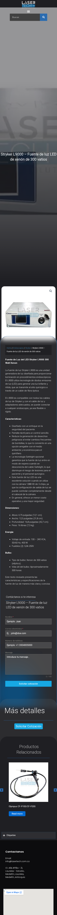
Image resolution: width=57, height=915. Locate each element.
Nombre (9, 617)
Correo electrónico (14, 629)
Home (9, 348)
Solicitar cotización (28, 684)
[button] (1, 790)
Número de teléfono (14, 641)
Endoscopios (18, 348)
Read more (17, 813)
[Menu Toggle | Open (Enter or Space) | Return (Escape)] (28, 11)
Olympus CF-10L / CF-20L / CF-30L (26, 806)
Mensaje (9, 653)
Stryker (28, 348)
